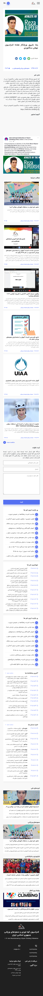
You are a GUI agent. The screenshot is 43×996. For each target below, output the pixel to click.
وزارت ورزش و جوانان (16, 973)
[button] (38, 119)
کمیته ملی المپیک (16, 975)
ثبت (21, 502)
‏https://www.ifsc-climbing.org (30, 109)
